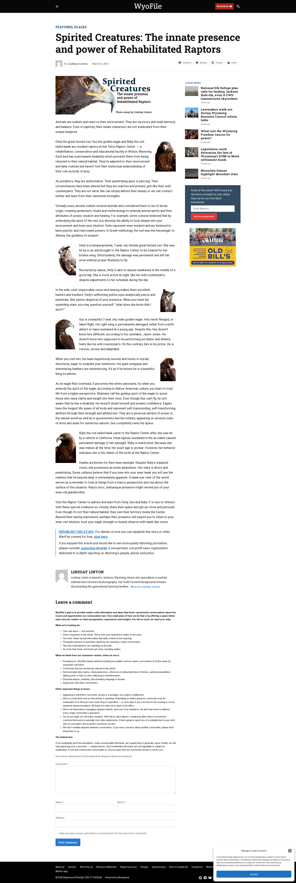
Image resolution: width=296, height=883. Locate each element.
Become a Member (106, 866)
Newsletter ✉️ (224, 6)
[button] (289, 850)
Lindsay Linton (78, 63)
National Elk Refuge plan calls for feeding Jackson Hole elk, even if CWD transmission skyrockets (219, 93)
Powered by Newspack (117, 877)
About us (60, 866)
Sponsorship (159, 866)
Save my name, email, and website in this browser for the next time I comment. (103, 833)
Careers (72, 866)
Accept (254, 874)
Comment (62, 763)
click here (100, 537)
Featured (64, 27)
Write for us (86, 866)
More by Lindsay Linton (145, 586)
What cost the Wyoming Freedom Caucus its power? (219, 134)
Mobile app (62, 871)
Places (80, 27)
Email (121, 802)
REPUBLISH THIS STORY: (77, 532)
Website (60, 817)
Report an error (128, 866)
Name (60, 802)
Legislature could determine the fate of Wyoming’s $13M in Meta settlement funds (220, 154)
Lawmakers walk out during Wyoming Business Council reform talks (219, 114)
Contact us (197, 866)
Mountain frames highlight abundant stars (219, 172)
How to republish (178, 866)
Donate (144, 866)
